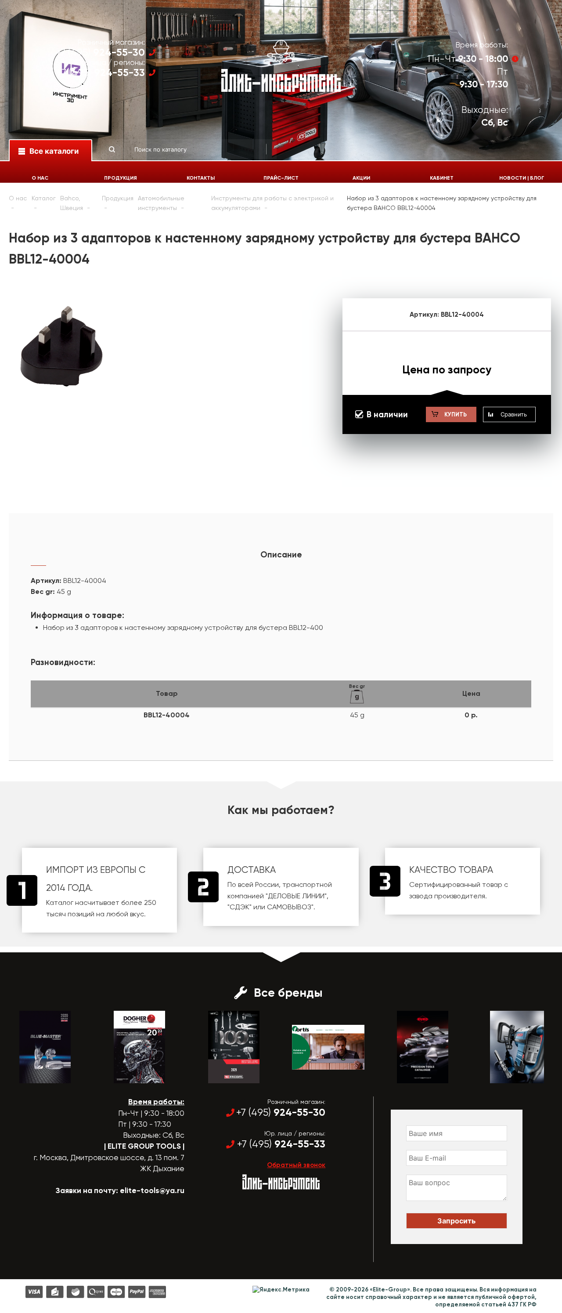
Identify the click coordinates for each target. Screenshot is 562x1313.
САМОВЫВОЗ (289, 907)
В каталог (37, 1075)
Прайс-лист (281, 178)
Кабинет (442, 178)
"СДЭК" (239, 907)
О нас (40, 178)
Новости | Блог (521, 178)
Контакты (201, 178)
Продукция (120, 178)
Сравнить (514, 414)
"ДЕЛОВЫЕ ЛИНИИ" (296, 896)
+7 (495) (100, 52)
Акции (361, 178)
